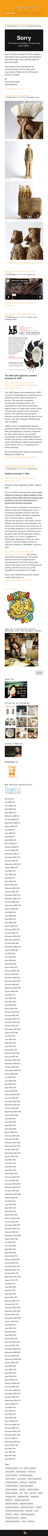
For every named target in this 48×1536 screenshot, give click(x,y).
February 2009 (10, 1383)
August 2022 (10, 826)
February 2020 (10, 929)
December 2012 (11, 1225)
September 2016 (11, 1070)
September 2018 (11, 988)
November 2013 (11, 1187)
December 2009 (11, 1349)
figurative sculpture (26, 1503)
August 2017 (9, 1033)
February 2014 (10, 1177)
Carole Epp (11, 26)
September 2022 (11, 823)
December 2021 (11, 854)
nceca (36, 1511)
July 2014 (8, 1160)
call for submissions (34, 1479)
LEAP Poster (25, 385)
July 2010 (8, 1325)
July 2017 (8, 1036)
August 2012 (9, 1239)
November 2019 (11, 940)
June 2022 (9, 833)
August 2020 (10, 909)
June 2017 (8, 1039)
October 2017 (10, 1026)
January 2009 (10, 1387)
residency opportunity (28, 1514)
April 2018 (9, 1005)
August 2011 (9, 1280)
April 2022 (9, 840)
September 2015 (11, 1112)
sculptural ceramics (12, 1518)
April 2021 (9, 881)
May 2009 (8, 1373)
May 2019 (8, 960)
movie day (31, 275)
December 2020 (11, 895)
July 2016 (8, 1077)
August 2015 (9, 1115)
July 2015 (8, 1119)
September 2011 (11, 1277)
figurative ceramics (12, 1503)
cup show (33, 1493)
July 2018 (8, 995)
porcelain (9, 1514)
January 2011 (10, 1304)
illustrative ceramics (27, 1507)
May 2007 (8, 1456)
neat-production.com (14, 89)
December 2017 (10, 1019)
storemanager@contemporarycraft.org (21, 457)
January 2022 (10, 850)
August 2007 (10, 1445)
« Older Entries (10, 589)
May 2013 (8, 1208)
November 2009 (11, 1352)
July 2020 (8, 912)
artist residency (21, 1471)
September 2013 (11, 1194)
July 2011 (8, 1284)
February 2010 (10, 1342)
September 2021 (11, 864)
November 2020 (11, 899)
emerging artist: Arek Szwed (17, 95)
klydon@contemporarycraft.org (18, 580)
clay (21, 1493)
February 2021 (10, 888)
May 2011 (8, 1290)
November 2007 (11, 1435)
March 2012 (9, 1256)
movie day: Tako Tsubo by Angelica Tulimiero (20, 272)
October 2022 (10, 819)
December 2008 (11, 1390)
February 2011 (10, 1301)
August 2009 (10, 1363)
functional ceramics (12, 1507)
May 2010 (8, 1332)
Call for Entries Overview (16, 478)
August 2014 (10, 1156)
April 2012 (9, 1253)
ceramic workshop (11, 1493)
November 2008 (11, 1394)
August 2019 (10, 950)
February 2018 (10, 1012)
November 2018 (11, 981)
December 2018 (11, 978)
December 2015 (11, 1101)
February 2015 (10, 1136)
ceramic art (32, 1482)
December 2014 (11, 1143)
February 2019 (10, 971)
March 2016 (9, 1091)
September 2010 (11, 1318)
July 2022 (8, 830)
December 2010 (11, 1308)
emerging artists (23, 1496)
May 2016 (8, 1084)
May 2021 (8, 878)
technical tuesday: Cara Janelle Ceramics (22, 24)
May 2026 (8, 809)
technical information (13, 1521)
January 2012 (10, 1263)
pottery (16, 1514)
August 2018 (10, 991)
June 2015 (8, 1122)
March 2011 (9, 1297)
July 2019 (8, 953)
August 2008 (10, 1404)
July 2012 (8, 1242)
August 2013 (9, 1198)
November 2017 (10, 1022)
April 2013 (9, 1211)
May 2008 (8, 1414)
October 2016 (10, 1067)
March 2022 (9, 844)
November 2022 (11, 816)
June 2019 (9, 957)
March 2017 (9, 1050)
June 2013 (8, 1205)
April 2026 (9, 813)
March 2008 (9, 1421)
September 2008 (11, 1400)
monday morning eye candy (14, 1511)
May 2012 (8, 1249)
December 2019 (11, 936)
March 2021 (9, 885)
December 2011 (10, 1266)
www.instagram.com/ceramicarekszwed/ (24, 263)
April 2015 (9, 1129)
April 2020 (9, 923)
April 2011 (8, 1294)
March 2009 (9, 1380)
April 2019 (9, 964)
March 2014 (9, 1174)
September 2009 (11, 1359)
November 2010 (11, 1311)
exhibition (9, 1500)
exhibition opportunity (21, 1500)
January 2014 (10, 1180)
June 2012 (8, 1246)
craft (26, 1493)
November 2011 (10, 1270)
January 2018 (10, 1015)
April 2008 (9, 1418)
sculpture (23, 1518)
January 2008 (10, 1428)
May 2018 (8, 1002)
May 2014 (8, 1167)
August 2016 (10, 1074)
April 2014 (9, 1170)
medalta (38, 1507)
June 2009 (9, 1370)
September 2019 (11, 947)
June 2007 (9, 1452)
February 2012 (10, 1259)
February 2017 (10, 1053)
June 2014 (9, 1163)
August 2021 (9, 868)
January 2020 (10, 933)
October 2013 (10, 1191)
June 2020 (9, 916)
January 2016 (10, 1098)
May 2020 (8, 919)
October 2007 (10, 1438)
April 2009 (9, 1376)
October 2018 (10, 985)
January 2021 (10, 892)
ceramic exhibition (12, 1486)
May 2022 (8, 837)
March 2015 (9, 1132)
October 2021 (10, 861)
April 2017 (8, 1046)
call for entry (32, 317)
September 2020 (11, 905)
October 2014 (10, 1150)
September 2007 (11, 1442)
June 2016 (9, 1081)
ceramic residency (11, 1489)
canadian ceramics (12, 1482)
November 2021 (11, 857)
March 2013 (9, 1215)
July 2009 (8, 1366)
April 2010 (9, 1335)
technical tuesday (34, 26)
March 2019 (9, 967)
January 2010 (10, 1345)
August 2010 (10, 1321)
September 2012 (11, 1235)
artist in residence (30, 1468)
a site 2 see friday (11, 1475)
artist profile (10, 1471)
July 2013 (8, 1201)
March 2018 (9, 1009)
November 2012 (11, 1229)
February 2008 (10, 1425)
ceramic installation (26, 1486)
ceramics (22, 1489)
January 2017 (10, 1057)
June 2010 (9, 1328)
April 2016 (9, 1088)
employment (35, 1496)
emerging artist (33, 97)
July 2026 (8, 802)
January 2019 (10, 974)
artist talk (31, 1471)
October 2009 (10, 1356)
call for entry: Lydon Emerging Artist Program (21, 314)
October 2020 (10, 902)
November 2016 (11, 1064)
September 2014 (11, 1153)
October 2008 (10, 1397)
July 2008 (8, 1407)
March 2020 (9, 926)
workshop (31, 1521)
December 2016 (11, 1060)
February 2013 (10, 1218)
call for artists (10, 1479)
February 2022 (10, 847)
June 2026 (9, 806)
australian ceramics (26, 1475)
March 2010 (9, 1339)
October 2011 (10, 1273)
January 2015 (10, 1139)
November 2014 (11, 1146)
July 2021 (8, 871)
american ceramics (12, 1468)
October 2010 (10, 1315)
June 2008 (9, 1411)
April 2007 (9, 1459)
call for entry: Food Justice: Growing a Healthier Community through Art (21, 466)
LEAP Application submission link (19, 382)
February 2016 (10, 1094)
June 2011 (8, 1287)
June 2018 (9, 998)
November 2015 (11, 1105)
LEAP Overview (11, 385)
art (21, 1468)
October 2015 (10, 1108)
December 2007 (11, 1431)
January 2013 (10, 1222)
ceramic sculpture (33, 1489)
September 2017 (11, 1029)
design (40, 1493)
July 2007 (8, 1449)
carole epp (23, 1482)
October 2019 (10, 943)
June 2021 (8, 874)
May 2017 (8, 1043)
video (23, 1521)
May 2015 (8, 1125)
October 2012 (10, 1232)
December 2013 (11, 1184)
